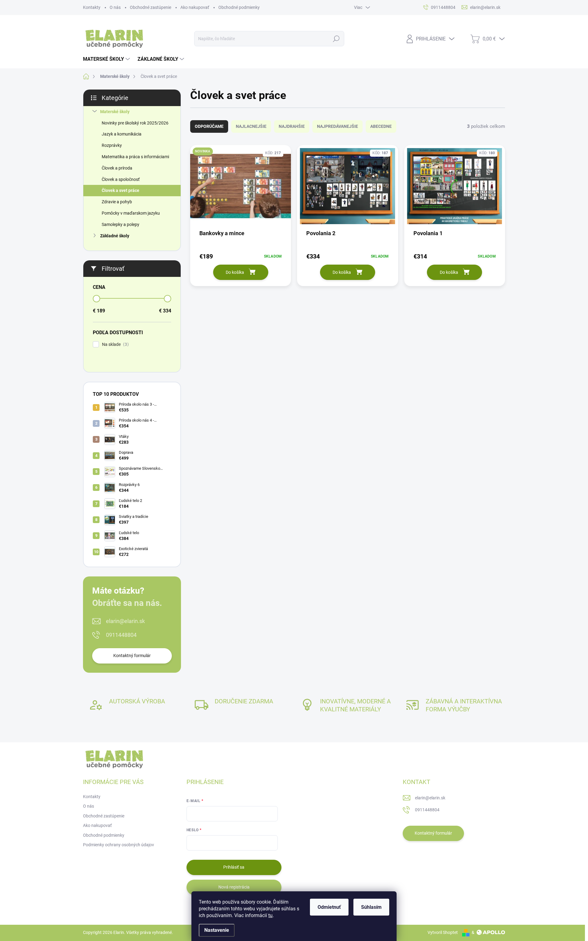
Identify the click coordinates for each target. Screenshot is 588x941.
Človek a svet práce (120, 190)
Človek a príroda (117, 168)
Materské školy (115, 111)
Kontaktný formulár (132, 655)
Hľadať (336, 38)
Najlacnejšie (251, 126)
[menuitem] (107, 59)
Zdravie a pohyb (117, 201)
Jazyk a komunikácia (121, 134)
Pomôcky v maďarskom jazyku (131, 213)
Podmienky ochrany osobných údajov (118, 844)
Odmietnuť (329, 907)
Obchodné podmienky (239, 7)
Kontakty (91, 7)
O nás (115, 7)
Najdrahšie (292, 126)
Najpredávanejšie (337, 126)
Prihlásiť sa (233, 867)
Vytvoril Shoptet (443, 932)
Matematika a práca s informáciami (135, 156)
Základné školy (114, 235)
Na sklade (114, 344)
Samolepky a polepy (120, 224)
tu (270, 915)
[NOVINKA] (240, 189)
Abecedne (381, 126)
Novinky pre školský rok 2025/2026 (135, 122)
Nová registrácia (234, 887)
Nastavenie (216, 930)
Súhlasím (371, 907)
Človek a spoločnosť (121, 179)
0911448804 (121, 635)
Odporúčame (209, 126)
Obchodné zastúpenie (150, 7)
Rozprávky (112, 145)
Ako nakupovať (194, 7)
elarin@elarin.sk (125, 621)
